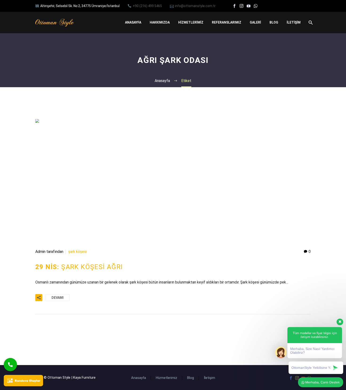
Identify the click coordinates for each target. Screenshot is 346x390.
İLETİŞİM (294, 22)
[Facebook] (234, 6)
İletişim (209, 378)
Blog (190, 378)
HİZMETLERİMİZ (190, 22)
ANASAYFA (133, 22)
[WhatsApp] (255, 6)
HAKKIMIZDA (160, 22)
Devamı (58, 298)
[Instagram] (241, 6)
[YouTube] (248, 6)
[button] (10, 364)
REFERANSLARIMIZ (226, 22)
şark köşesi (77, 251)
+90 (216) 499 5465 (147, 6)
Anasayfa (138, 378)
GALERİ (255, 22)
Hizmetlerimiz (166, 378)
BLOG (274, 22)
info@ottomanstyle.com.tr (195, 6)
